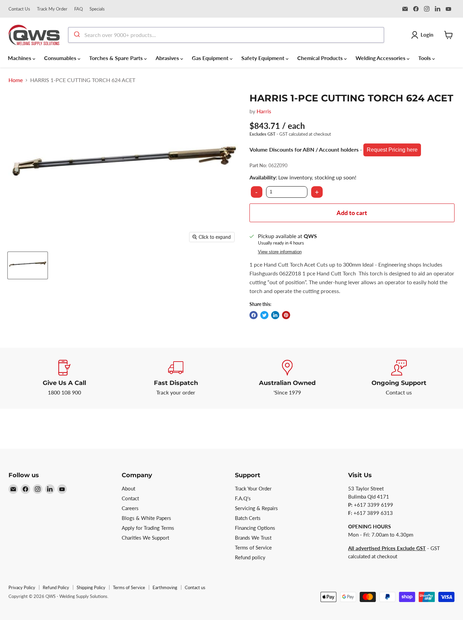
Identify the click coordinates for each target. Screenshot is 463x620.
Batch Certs (248, 518)
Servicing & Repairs (256, 508)
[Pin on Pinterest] (286, 315)
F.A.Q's (243, 498)
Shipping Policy (91, 587)
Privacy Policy (21, 587)
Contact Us (19, 9)
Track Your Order (253, 488)
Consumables (61, 58)
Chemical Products (320, 58)
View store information (280, 252)
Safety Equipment (263, 58)
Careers (130, 508)
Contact (130, 498)
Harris (264, 111)
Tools (425, 58)
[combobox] (226, 35)
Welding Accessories (381, 58)
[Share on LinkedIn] (275, 315)
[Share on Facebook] (253, 315)
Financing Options (255, 528)
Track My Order (52, 9)
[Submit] (76, 34)
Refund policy (250, 557)
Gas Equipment (211, 58)
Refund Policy (56, 587)
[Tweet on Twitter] (264, 315)
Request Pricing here (392, 150)
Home (15, 80)
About (128, 488)
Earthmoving (165, 587)
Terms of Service (253, 547)
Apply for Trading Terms (148, 528)
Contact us (195, 587)
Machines (20, 58)
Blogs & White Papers (146, 518)
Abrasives (168, 58)
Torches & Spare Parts (116, 58)
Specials (97, 9)
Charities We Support (145, 538)
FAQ (78, 9)
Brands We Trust (253, 538)
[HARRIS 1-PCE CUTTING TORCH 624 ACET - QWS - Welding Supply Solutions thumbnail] (27, 265)
